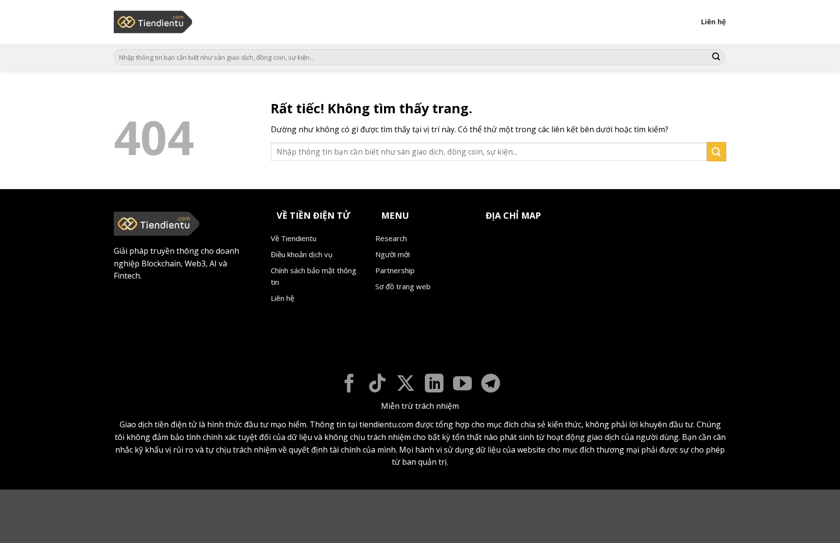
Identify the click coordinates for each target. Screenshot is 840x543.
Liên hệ (713, 21)
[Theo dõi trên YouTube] (462, 384)
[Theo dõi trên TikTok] (377, 384)
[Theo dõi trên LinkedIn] (434, 384)
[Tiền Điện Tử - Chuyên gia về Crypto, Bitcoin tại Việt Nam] (154, 22)
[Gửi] (716, 57)
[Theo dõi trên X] (405, 384)
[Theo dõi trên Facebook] (349, 384)
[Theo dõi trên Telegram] (490, 384)
